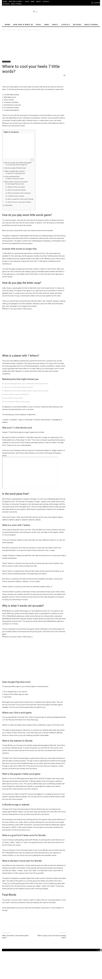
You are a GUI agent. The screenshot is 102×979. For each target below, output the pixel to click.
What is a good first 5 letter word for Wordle (20, 199)
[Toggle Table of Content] (31, 160)
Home (4, 30)
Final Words (8, 205)
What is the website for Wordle (17, 190)
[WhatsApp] (18, 80)
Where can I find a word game (16, 187)
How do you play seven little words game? (18, 162)
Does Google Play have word (15, 184)
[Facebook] (4, 80)
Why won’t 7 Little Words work (16, 173)
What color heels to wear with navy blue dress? (15, 941)
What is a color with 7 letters (15, 178)
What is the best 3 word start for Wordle (19, 202)
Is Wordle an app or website (16, 196)
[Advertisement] (51, 46)
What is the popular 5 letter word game (19, 193)
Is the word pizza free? (12, 176)
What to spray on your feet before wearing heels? (52, 941)
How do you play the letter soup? (15, 168)
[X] (9, 80)
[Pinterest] (13, 80)
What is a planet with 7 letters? (15, 171)
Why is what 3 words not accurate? (16, 182)
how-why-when (11, 30)
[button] (95, 3)
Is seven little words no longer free (17, 164)
